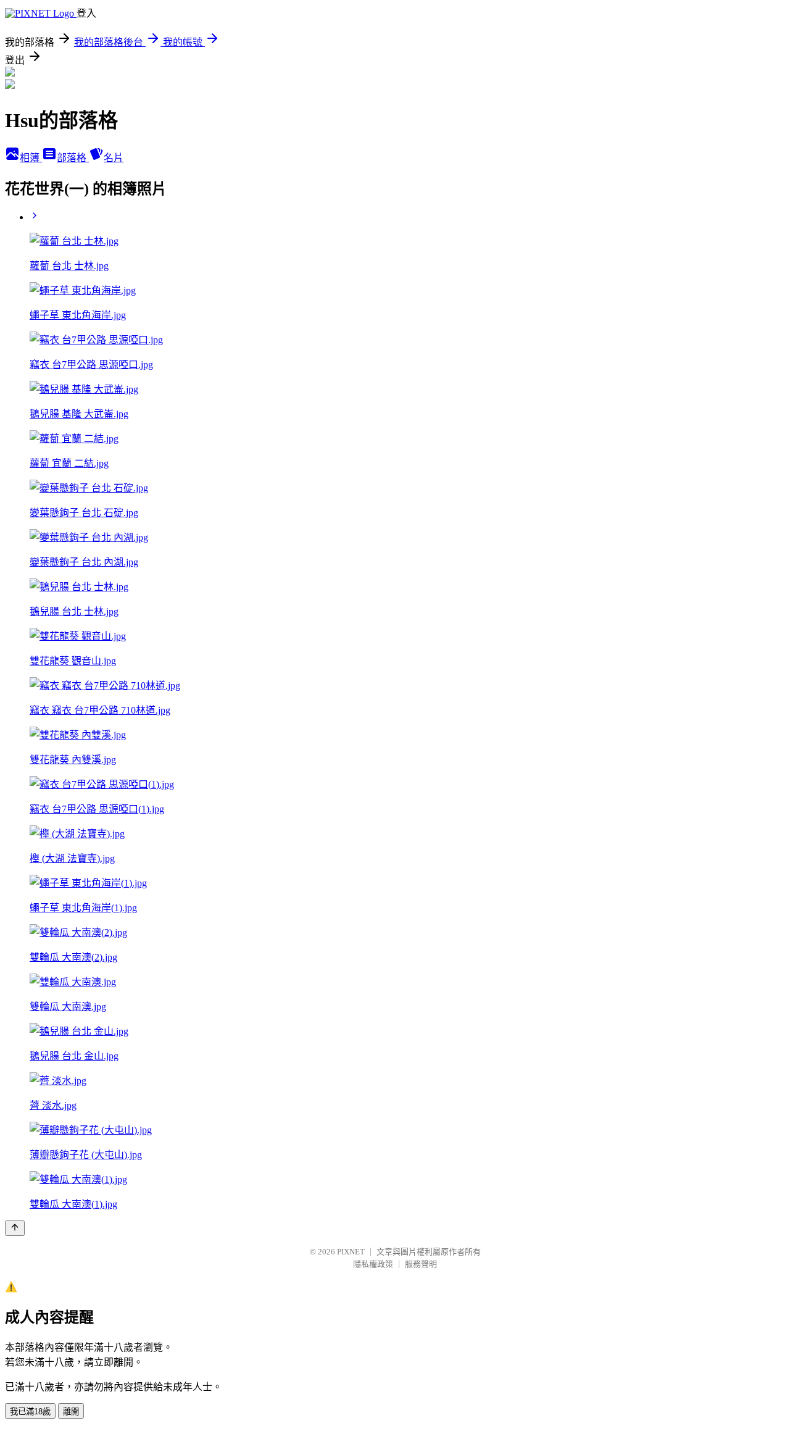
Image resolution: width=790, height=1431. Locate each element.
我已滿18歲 (30, 1411)
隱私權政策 (373, 1264)
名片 (113, 157)
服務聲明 (421, 1264)
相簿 (31, 157)
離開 (71, 1411)
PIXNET (351, 1251)
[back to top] (15, 1228)
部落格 (73, 157)
